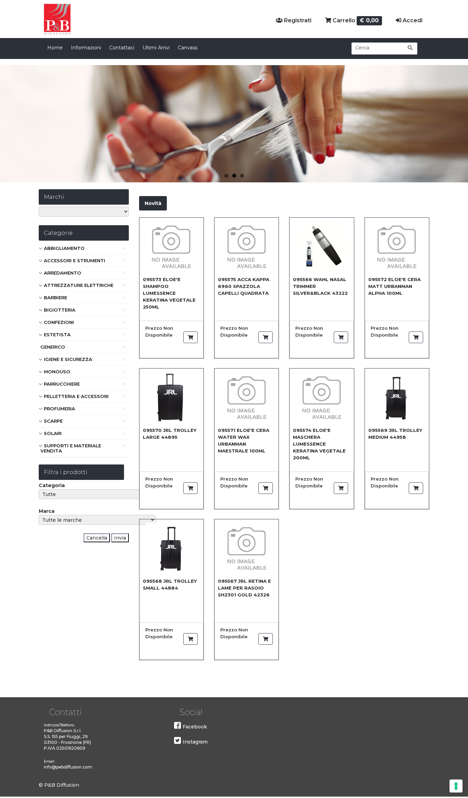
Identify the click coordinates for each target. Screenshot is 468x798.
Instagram (195, 742)
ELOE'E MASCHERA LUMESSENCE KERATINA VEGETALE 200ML (319, 443)
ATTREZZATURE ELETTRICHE (78, 285)
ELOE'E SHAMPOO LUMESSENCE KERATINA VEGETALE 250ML (169, 293)
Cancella (96, 538)
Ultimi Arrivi (156, 48)
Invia (120, 538)
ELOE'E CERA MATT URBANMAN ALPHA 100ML (394, 286)
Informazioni (86, 48)
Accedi (411, 20)
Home (55, 48)
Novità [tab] (153, 203)
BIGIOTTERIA (59, 310)
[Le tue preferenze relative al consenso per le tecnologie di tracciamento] (456, 786)
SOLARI (53, 433)
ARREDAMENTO (62, 273)
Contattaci (121, 48)
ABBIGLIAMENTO (64, 248)
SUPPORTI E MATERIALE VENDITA (70, 448)
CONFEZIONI (59, 322)
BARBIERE (55, 297)
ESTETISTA (57, 334)
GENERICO (52, 347)
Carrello (355, 20)
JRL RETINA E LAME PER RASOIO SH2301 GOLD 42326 (244, 587)
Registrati (297, 20)
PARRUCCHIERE (62, 384)
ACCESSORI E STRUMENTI (74, 260)
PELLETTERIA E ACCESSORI (76, 396)
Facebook (195, 727)
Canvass (187, 48)
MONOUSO (57, 371)
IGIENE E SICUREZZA (68, 359)
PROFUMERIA (59, 408)
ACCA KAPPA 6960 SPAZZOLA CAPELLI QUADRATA (243, 286)
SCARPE (53, 421)
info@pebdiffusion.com (68, 767)
